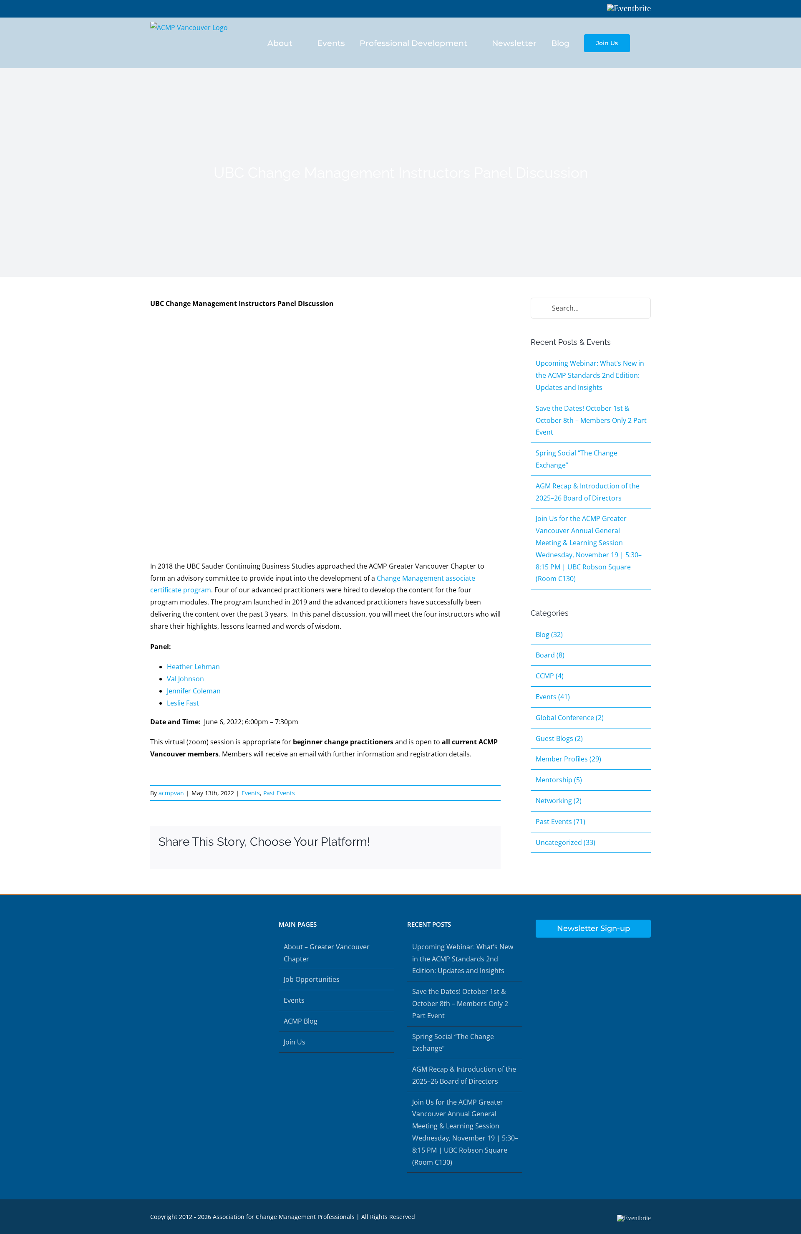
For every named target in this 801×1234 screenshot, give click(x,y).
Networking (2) (559, 800)
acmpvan (171, 793)
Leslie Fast (183, 703)
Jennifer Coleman (194, 690)
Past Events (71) (560, 821)
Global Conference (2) (570, 717)
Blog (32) (549, 634)
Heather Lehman (193, 666)
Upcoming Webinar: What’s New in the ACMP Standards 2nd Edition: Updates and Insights (590, 375)
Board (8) (550, 655)
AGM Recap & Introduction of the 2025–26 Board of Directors (464, 1075)
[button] (648, 43)
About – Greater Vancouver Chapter (327, 952)
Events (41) (553, 696)
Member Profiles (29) (568, 759)
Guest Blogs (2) (559, 738)
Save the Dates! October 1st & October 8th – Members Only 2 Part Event (591, 420)
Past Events (279, 793)
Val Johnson (185, 678)
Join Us (294, 1042)
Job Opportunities (312, 979)
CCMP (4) (550, 675)
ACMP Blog (300, 1021)
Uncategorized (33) (565, 842)
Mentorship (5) (559, 779)
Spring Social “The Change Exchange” (453, 1042)
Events (251, 793)
